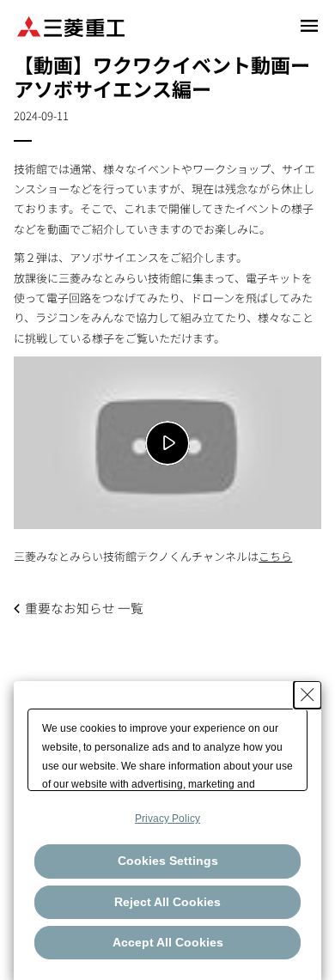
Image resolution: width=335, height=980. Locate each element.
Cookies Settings (168, 860)
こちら (275, 556)
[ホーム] (71, 25)
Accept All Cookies (168, 942)
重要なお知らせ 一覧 (84, 608)
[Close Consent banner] (307, 695)
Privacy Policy (167, 819)
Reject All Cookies (167, 902)
